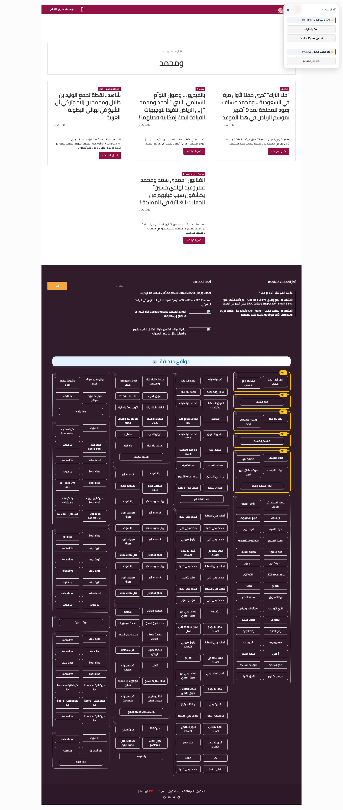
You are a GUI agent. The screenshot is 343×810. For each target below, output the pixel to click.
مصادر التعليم (215, 465)
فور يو (188, 657)
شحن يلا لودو (215, 688)
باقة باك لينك (275, 418)
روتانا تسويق (275, 597)
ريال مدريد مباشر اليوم (95, 381)
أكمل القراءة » (278, 151)
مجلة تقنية (188, 465)
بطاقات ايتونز (188, 704)
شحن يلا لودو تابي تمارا (188, 628)
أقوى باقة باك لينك (128, 407)
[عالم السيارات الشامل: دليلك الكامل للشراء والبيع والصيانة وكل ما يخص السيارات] (200, 334)
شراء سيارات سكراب (127, 667)
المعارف (275, 619)
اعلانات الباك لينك (188, 403)
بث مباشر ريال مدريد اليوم (127, 742)
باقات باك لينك (188, 391)
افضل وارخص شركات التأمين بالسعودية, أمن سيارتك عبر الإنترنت (175, 292)
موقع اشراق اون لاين (248, 472)
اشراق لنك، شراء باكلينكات (215, 405)
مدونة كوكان (248, 551)
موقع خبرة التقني (275, 574)
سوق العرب (154, 396)
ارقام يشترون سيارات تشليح (155, 698)
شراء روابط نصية (215, 391)
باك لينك (127, 445)
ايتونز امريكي (188, 539)
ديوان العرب (154, 434)
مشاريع (128, 434)
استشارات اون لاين (248, 608)
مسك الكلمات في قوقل (275, 504)
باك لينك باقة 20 (127, 396)
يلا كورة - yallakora (67, 500)
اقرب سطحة (127, 649)
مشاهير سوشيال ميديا (109, 89)
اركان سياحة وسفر (262, 485)
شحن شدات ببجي (215, 673)
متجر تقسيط (188, 577)
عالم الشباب (262, 401)
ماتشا (188, 757)
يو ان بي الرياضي (215, 476)
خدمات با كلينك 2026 (155, 420)
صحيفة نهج (275, 563)
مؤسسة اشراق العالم (62, 9)
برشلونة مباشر (127, 485)
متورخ (275, 585)
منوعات (284, 89)
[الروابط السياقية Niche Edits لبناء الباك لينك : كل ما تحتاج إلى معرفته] (200, 317)
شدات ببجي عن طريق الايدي (188, 613)
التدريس (215, 418)
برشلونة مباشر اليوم (67, 382)
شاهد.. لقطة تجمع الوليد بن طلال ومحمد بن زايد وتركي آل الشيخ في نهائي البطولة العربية (88, 106)
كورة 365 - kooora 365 (94, 515)
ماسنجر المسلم (262, 440)
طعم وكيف (275, 642)
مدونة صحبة (275, 665)
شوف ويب (248, 529)
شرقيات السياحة (248, 665)
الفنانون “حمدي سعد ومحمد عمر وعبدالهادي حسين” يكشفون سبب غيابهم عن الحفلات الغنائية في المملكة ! (172, 191)
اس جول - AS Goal (67, 513)
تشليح (155, 665)
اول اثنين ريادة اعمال (275, 381)
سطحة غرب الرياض (128, 634)
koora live (67, 460)
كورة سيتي (128, 729)
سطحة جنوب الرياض (155, 651)
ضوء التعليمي (275, 457)
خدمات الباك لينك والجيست (155, 381)
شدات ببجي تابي (188, 528)
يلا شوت (154, 473)
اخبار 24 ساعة (215, 487)
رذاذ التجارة (248, 631)
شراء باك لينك (215, 379)
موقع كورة (81, 622)
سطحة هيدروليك (128, 623)
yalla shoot (128, 474)
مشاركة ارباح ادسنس (248, 382)
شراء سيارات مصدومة (127, 698)
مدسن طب (215, 449)
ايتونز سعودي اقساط (215, 552)
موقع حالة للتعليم (188, 476)
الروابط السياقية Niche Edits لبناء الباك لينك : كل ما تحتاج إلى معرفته (160, 313)
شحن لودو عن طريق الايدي (188, 690)
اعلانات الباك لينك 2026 (188, 436)
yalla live (81, 411)
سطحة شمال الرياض (154, 636)
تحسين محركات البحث (248, 421)
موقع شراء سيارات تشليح (128, 682)
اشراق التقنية (248, 503)
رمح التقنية (275, 631)
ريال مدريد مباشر (155, 501)
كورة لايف (94, 548)
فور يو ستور (188, 600)
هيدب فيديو (248, 619)
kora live (67, 536)
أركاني (275, 653)
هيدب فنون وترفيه (188, 487)
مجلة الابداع (248, 597)
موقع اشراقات (275, 470)
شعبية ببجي (215, 704)
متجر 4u (215, 611)
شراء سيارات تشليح (155, 680)
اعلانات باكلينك (141, 456)
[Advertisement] (171, 27)
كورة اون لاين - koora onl (94, 500)
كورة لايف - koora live (94, 687)
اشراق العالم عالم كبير (188, 420)
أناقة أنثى (248, 574)
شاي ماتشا (215, 769)
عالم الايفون (275, 551)
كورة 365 (155, 728)
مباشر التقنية (248, 653)
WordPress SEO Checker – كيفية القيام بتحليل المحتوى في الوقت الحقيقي (173, 302)
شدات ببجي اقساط (215, 515)
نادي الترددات (275, 608)
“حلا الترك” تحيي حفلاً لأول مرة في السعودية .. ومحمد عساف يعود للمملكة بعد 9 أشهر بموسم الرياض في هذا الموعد (255, 106)
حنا (215, 757)
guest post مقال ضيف (128, 382)
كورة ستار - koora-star (67, 431)
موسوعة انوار (275, 676)
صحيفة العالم (201, 499)
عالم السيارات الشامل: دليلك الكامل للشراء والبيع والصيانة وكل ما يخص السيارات (159, 331)
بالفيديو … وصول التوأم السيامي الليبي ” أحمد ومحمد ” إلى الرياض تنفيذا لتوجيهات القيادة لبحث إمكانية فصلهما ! (172, 106)
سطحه (128, 611)
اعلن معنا (145, 791)
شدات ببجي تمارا (188, 516)
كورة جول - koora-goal (94, 446)
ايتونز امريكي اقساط (188, 644)
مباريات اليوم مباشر (155, 487)
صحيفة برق (248, 459)
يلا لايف (141, 756)
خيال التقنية (275, 529)
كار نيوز (248, 563)
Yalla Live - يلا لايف (67, 484)
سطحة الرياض (155, 610)
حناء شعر (188, 742)
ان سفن (275, 517)
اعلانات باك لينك (155, 445)
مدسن (248, 585)
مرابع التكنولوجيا (248, 517)
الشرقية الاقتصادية (248, 540)
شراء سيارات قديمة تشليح (141, 711)
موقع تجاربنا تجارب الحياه (128, 420)
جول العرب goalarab (155, 742)
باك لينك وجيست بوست (188, 451)
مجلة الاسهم (275, 540)
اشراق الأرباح (248, 676)
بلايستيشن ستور (215, 715)
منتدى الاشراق (215, 434)
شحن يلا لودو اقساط (188, 552)
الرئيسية (175, 51)
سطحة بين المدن (155, 623)
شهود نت (248, 642)
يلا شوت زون (95, 750)
